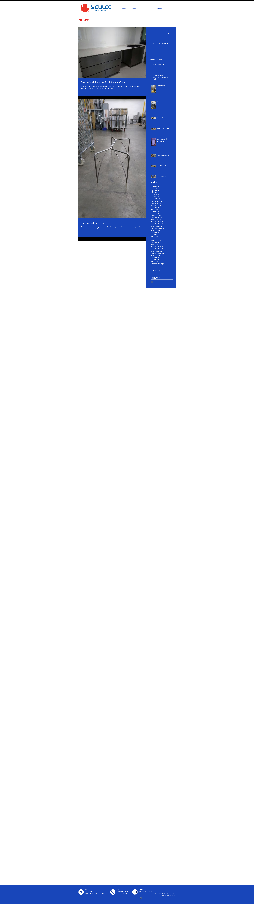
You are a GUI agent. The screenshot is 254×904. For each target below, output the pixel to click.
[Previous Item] (153, 34)
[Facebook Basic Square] (152, 282)
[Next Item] (169, 34)
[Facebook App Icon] (141, 898)
